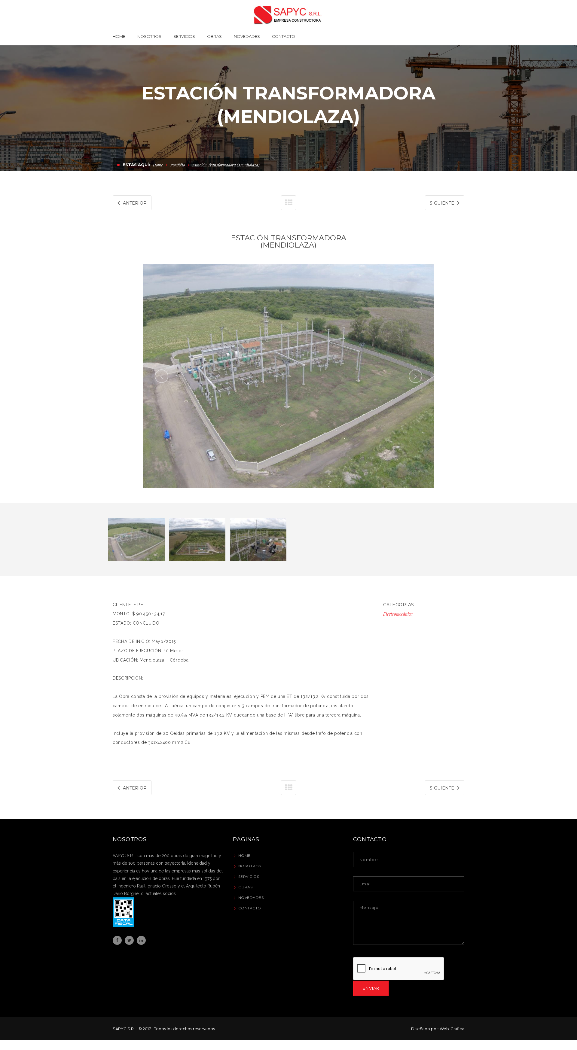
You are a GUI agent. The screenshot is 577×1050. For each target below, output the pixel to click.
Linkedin (141, 940)
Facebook (117, 940)
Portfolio (177, 164)
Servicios (248, 876)
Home (158, 164)
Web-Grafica (452, 1028)
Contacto (249, 908)
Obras (245, 887)
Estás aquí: (136, 164)
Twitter (129, 940)
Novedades (251, 897)
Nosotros (249, 866)
